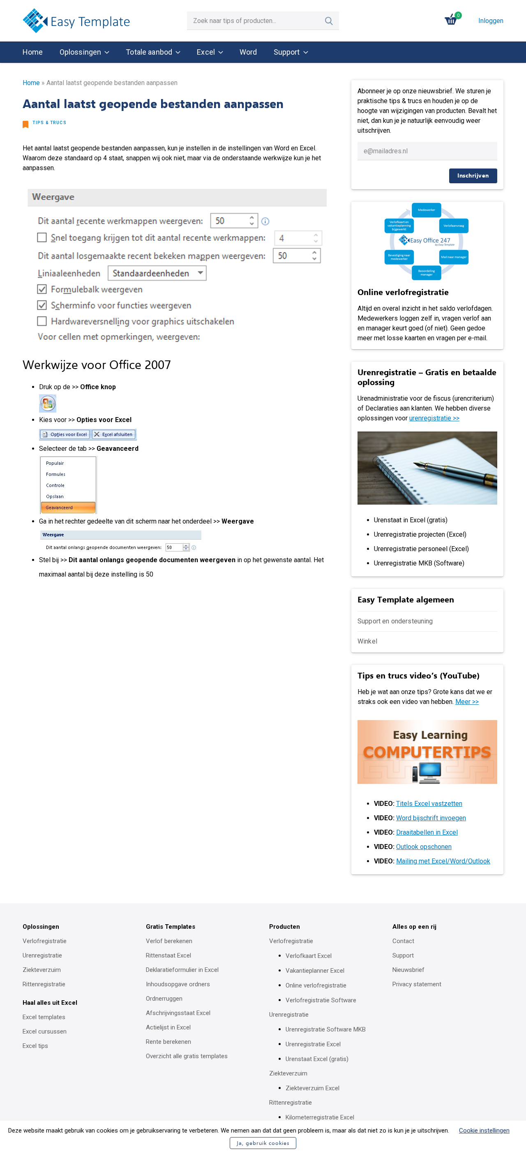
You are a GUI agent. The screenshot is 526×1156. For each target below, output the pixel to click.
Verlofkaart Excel (309, 956)
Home (33, 52)
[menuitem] (33, 52)
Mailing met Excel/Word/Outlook (443, 861)
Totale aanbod (149, 52)
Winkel (367, 641)
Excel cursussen (45, 1031)
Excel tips (35, 1046)
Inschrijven (473, 176)
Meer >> (467, 702)
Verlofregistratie (45, 941)
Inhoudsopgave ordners (178, 984)
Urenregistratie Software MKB (326, 1029)
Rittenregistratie (44, 984)
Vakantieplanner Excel (315, 970)
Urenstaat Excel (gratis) (317, 1059)
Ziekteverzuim (42, 970)
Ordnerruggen (164, 998)
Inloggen (490, 21)
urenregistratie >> (434, 418)
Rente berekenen (168, 1041)
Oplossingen (81, 52)
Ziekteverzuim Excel (312, 1088)
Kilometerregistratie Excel (320, 1117)
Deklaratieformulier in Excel (182, 970)
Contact (403, 941)
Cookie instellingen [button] (484, 1130)
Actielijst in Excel (168, 1027)
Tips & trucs (49, 122)
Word (248, 52)
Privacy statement (416, 984)
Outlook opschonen (424, 847)
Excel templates (44, 1017)
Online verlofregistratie (316, 985)
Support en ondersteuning (395, 621)
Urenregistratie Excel (313, 1044)
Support (287, 52)
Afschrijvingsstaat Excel (178, 1013)
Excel (206, 52)
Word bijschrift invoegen (431, 818)
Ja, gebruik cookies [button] (263, 1143)
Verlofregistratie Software (321, 1000)
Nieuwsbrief (408, 970)
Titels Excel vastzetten (429, 804)
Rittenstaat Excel (168, 955)
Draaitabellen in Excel (427, 832)
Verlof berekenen (169, 941)
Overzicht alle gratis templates (187, 1056)
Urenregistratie (42, 955)
